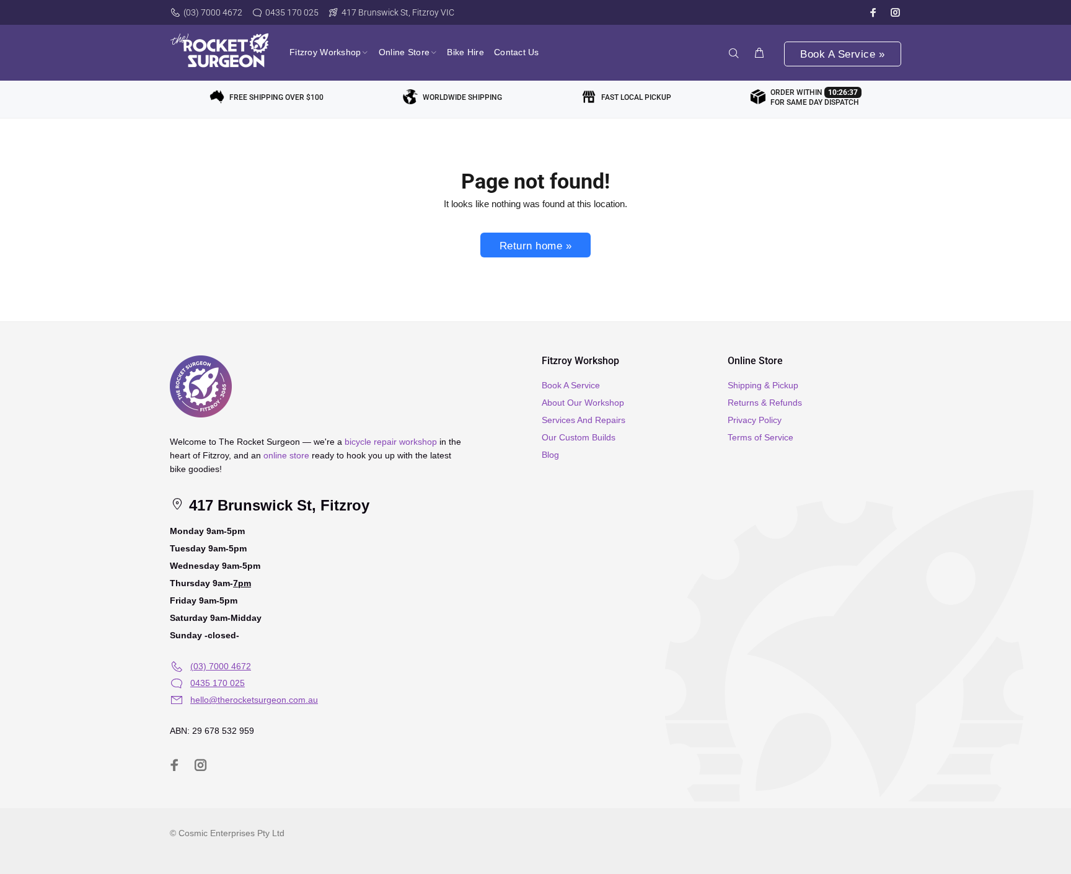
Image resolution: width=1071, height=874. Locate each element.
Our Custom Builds (578, 437)
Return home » (536, 246)
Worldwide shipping (462, 97)
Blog (550, 455)
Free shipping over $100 (276, 97)
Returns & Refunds (765, 403)
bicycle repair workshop (391, 442)
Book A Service (571, 385)
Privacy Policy (755, 420)
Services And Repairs (583, 420)
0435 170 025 (292, 12)
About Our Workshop (583, 403)
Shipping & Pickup (763, 385)
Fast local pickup (636, 97)
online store (286, 455)
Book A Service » (842, 54)
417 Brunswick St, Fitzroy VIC (398, 12)
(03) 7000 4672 (212, 12)
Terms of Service (760, 437)
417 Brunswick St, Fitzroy (277, 505)
